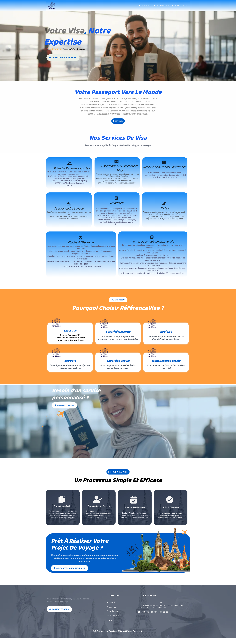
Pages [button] (150, 5)
